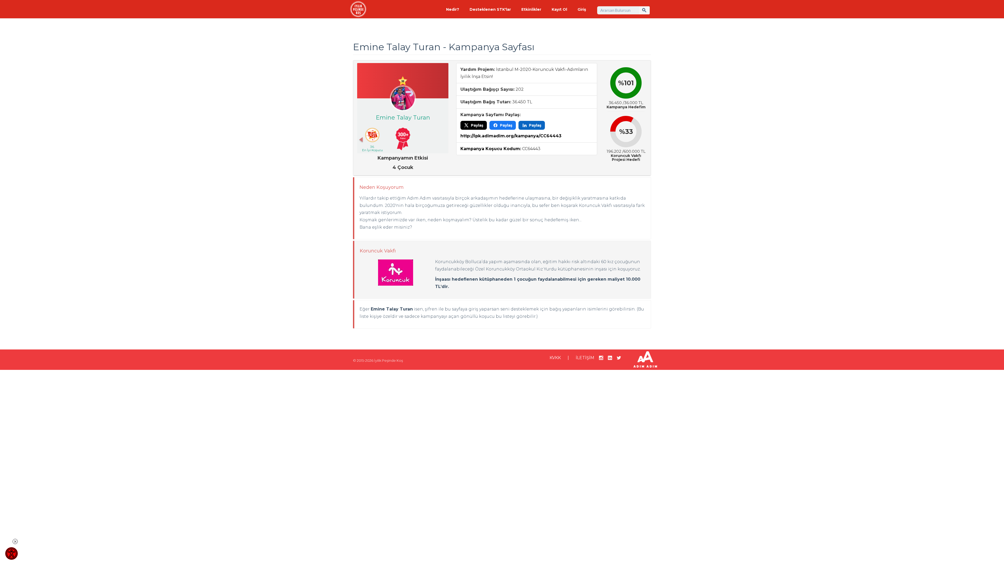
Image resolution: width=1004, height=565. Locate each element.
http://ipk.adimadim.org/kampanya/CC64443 (510, 135)
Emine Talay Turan (403, 117)
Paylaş (477, 125)
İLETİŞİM (585, 357)
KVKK (555, 357)
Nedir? (452, 9)
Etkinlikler (531, 9)
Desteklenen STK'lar (490, 9)
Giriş (582, 9)
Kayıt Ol (559, 9)
